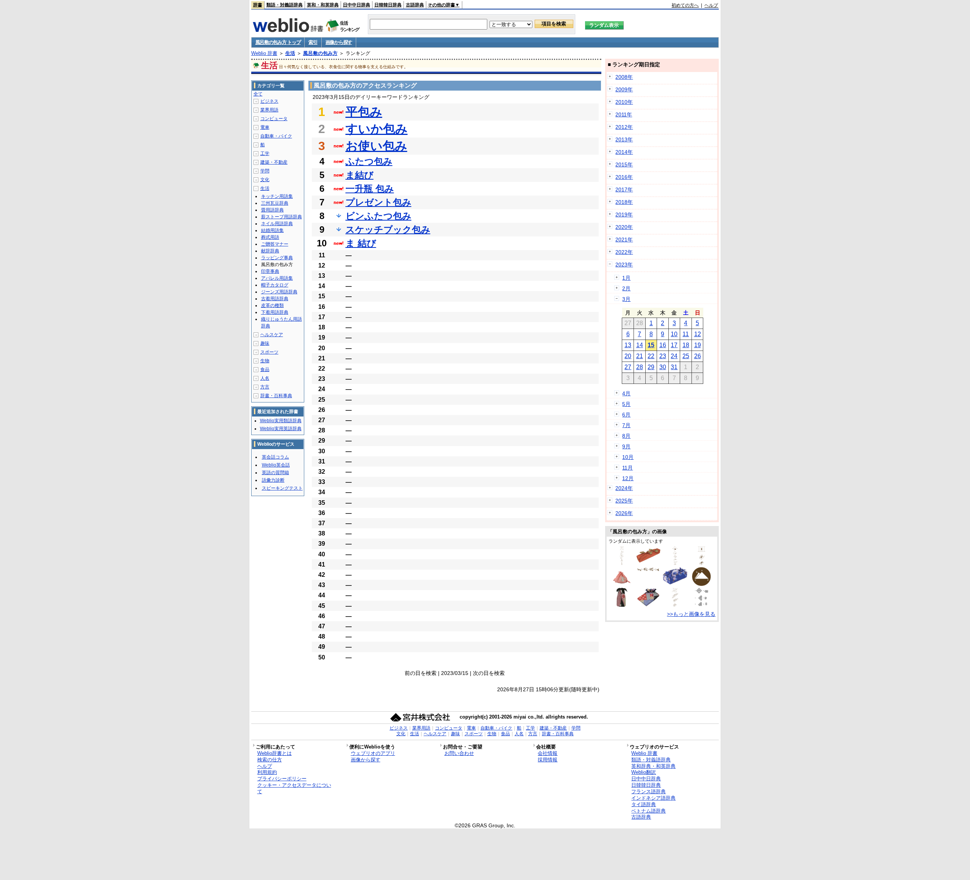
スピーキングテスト (282, 488)
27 (627, 367)
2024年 (624, 488)
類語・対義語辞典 (284, 5)
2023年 (624, 264)
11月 (627, 468)
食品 (264, 369)
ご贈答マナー (274, 244)
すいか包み (377, 129)
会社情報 (547, 753)
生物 (264, 360)
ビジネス (269, 101)
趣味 (264, 343)
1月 (626, 278)
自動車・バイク (276, 136)
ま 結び (361, 243)
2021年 (624, 239)
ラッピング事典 (277, 257)
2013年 (624, 139)
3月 (626, 299)
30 (662, 367)
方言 (264, 387)
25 (685, 356)
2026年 (624, 513)
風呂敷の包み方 (320, 53)
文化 (264, 179)
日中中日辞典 (356, 5)
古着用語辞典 (274, 298)
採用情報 (547, 760)
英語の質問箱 (275, 472)
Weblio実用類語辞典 (281, 420)
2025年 (624, 501)
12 (697, 334)
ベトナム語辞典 (648, 811)
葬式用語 (270, 237)
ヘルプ (711, 5)
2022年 (624, 252)
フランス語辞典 (648, 791)
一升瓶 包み (370, 188)
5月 (626, 404)
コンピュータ (274, 118)
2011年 (623, 114)
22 (651, 356)
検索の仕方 (269, 760)
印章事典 (270, 271)
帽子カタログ (274, 285)
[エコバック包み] (621, 584)
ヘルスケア (271, 334)
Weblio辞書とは (274, 753)
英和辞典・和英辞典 (653, 766)
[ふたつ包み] (648, 562)
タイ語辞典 (643, 804)
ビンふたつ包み (378, 216)
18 (685, 345)
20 (627, 356)
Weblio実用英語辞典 (281, 428)
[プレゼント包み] (674, 563)
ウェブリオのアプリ (373, 753)
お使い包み (376, 146)
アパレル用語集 (277, 278)
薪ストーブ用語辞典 (281, 216)
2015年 (624, 164)
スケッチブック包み (388, 229)
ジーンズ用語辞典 (279, 291)
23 (662, 356)
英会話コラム (275, 457)
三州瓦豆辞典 (274, 203)
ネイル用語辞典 (277, 223)
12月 (628, 478)
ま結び (360, 175)
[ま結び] (648, 570)
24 (674, 356)
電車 (264, 127)
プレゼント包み (378, 202)
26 (697, 356)
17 (674, 345)
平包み (364, 112)
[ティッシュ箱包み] (701, 563)
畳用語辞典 (272, 210)
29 (651, 367)
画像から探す (338, 42)
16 (662, 345)
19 (697, 345)
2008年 (624, 77)
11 (685, 334)
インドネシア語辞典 (653, 798)
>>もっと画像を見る (691, 614)
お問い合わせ (459, 753)
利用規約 (267, 772)
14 (639, 345)
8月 (626, 436)
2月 (626, 288)
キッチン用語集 (277, 196)
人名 (264, 378)
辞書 (257, 5)
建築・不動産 (274, 162)
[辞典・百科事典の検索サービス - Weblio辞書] (288, 30)
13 (627, 345)
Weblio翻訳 (643, 772)
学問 (264, 171)
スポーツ (269, 352)
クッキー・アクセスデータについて (294, 788)
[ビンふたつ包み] (621, 605)
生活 (290, 53)
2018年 (624, 202)
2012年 (624, 127)
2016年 (624, 177)
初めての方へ (685, 5)
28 (639, 367)
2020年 (624, 227)
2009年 (624, 89)
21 (639, 356)
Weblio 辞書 (264, 53)
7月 (626, 425)
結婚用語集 (272, 230)
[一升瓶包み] (622, 563)
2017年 (624, 189)
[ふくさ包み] (701, 605)
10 (674, 334)
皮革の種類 (272, 305)
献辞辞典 (270, 251)
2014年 (624, 152)
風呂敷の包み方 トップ (278, 42)
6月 (626, 415)
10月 (628, 457)
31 (674, 367)
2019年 (624, 214)
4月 (626, 393)
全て (258, 94)
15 (651, 345)
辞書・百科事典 (276, 395)
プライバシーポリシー (282, 778)
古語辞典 (415, 5)
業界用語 (269, 110)
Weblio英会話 (276, 465)
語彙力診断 (273, 480)
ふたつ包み (369, 161)
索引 (312, 42)
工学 (264, 153)
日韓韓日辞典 (388, 5)
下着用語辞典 (274, 312)
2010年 (624, 102)
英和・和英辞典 (323, 5)
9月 (626, 446)
